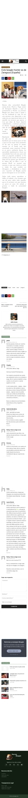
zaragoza (22, 287)
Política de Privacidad (6, 787)
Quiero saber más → (14, 651)
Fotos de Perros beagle (10, 64)
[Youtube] (21, 764)
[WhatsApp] (12, 78)
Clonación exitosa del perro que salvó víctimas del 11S (21, 306)
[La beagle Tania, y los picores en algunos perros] (5, 675)
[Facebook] (2, 78)
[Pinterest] (9, 78)
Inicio (2, 64)
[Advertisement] (14, 15)
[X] (6, 78)
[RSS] (14, 764)
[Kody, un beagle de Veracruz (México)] (5, 689)
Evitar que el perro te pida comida (17, 666)
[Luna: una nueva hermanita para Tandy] (5, 696)
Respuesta (8, 360)
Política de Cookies (5, 788)
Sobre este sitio (5, 775)
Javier (18, 287)
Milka (17, 509)
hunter (13, 287)
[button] (2, 61)
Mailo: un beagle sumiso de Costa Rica (7, 305)
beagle (9, 287)
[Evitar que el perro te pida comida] (5, 668)
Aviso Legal (4, 785)
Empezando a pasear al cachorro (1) (18, 680)
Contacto (3, 773)
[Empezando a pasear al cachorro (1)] (5, 682)
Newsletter (4, 776)
